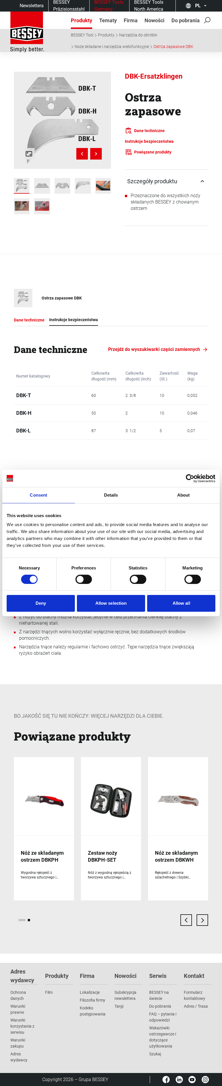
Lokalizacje (90, 992)
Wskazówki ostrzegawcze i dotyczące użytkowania (162, 1037)
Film (49, 992)
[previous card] (186, 920)
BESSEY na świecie (159, 995)
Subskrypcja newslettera (125, 995)
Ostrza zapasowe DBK (173, 46)
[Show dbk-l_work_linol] (42, 206)
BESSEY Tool (82, 35)
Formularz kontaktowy (194, 995)
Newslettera (32, 5)
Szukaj (155, 1054)
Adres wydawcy (18, 1057)
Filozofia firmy (92, 1000)
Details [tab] (111, 495)
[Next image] (96, 154)
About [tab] (183, 495)
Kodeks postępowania (93, 1011)
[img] (62, 120)
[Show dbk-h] (62, 186)
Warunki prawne (17, 1009)
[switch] (83, 579)
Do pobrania (160, 1006)
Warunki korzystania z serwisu (22, 1026)
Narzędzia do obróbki (138, 35)
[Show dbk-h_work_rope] (21, 206)
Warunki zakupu (17, 1043)
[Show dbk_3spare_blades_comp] (21, 186)
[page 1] (21, 920)
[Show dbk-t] (42, 186)
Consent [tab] (38, 495)
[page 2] (29, 920)
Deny (41, 603)
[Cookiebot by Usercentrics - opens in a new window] (190, 478)
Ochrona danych (18, 995)
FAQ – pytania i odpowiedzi (162, 1017)
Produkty (106, 35)
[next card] (202, 920)
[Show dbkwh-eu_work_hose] (103, 186)
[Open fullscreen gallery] (29, 154)
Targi (118, 1006)
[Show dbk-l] (82, 186)
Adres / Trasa (196, 1006)
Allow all (181, 603)
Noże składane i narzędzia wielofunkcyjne (112, 46)
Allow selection (111, 603)
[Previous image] (82, 154)
